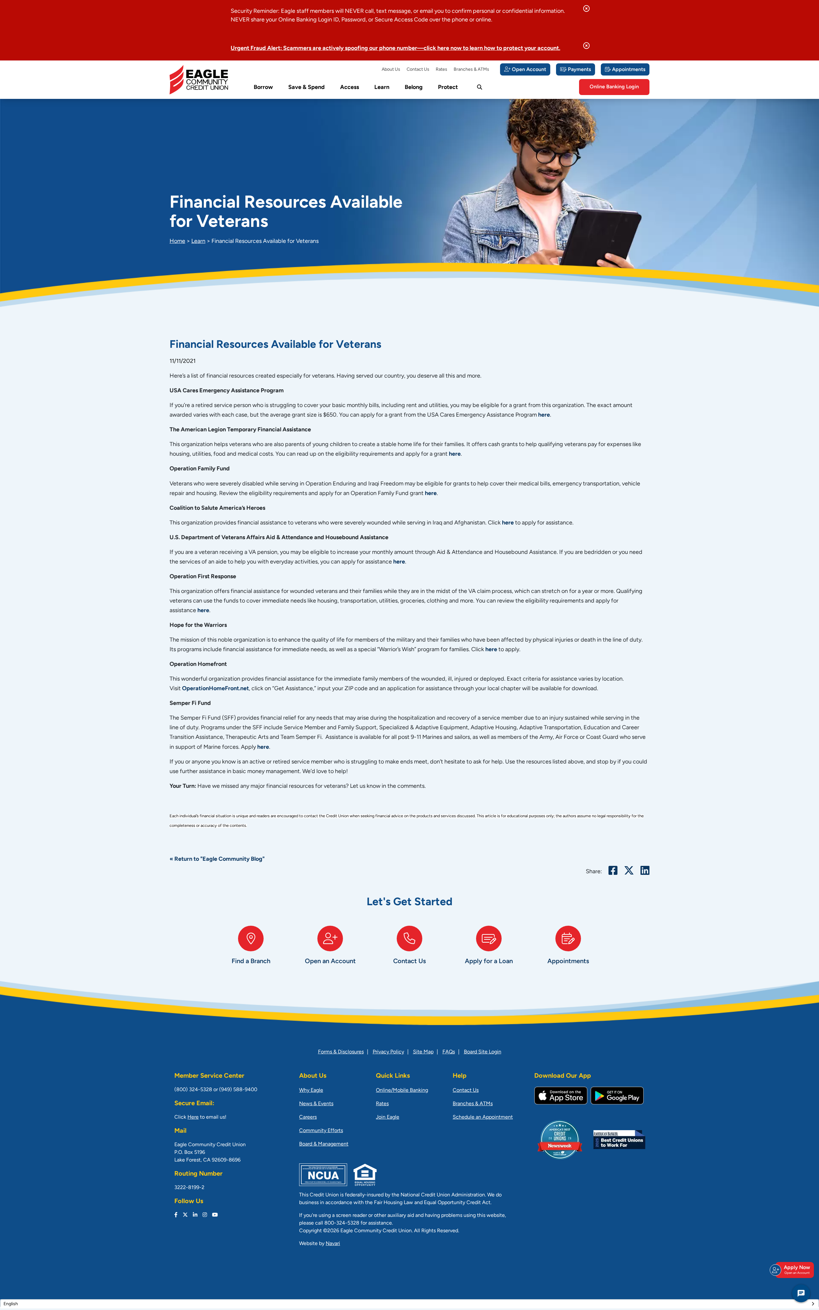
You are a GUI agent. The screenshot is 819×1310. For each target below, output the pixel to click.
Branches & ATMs (471, 69)
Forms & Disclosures (341, 1052)
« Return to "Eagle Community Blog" (217, 859)
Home (177, 241)
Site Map (423, 1052)
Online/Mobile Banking (402, 1090)
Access (349, 88)
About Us (391, 69)
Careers (308, 1117)
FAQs (448, 1052)
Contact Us (418, 69)
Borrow (263, 88)
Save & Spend (306, 88)
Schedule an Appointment (483, 1117)
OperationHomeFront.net (215, 689)
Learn (381, 88)
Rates (441, 69)
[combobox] (409, 1303)
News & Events (316, 1103)
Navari (333, 1243)
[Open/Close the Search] (480, 87)
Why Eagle (311, 1090)
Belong (414, 88)
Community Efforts (321, 1130)
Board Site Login (482, 1052)
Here (193, 1117)
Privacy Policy (388, 1052)
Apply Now (797, 1269)
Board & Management (323, 1144)
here (544, 415)
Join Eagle (387, 1117)
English (11, 1304)
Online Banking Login (614, 87)
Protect (448, 88)
